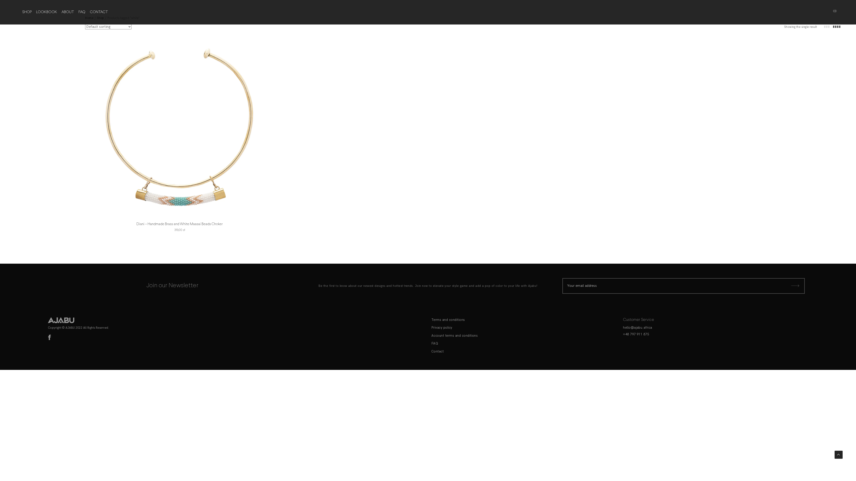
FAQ (81, 12)
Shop (27, 12)
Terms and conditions (448, 320)
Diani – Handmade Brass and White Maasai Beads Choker (179, 224)
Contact (99, 12)
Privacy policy (441, 328)
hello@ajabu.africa (637, 328)
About (68, 12)
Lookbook (46, 12)
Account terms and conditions (454, 336)
